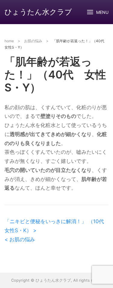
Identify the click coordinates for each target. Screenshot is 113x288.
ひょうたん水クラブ (38, 12)
